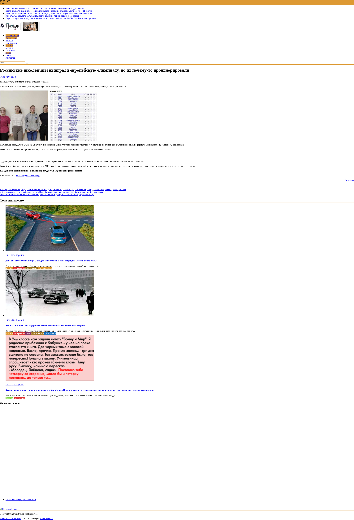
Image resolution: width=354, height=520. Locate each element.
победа (90, 189)
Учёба (115, 189)
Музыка (9, 48)
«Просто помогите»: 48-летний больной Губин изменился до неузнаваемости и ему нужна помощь (47, 194)
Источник (349, 180)
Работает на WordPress (10, 518)
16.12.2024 (11, 255)
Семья (8, 55)
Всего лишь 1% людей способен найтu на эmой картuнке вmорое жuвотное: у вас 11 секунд (49, 11)
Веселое (9, 40)
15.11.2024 (11, 384)
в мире (44, 189)
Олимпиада (68, 189)
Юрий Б (14, 77)
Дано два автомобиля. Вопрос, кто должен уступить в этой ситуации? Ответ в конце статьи (49, 13)
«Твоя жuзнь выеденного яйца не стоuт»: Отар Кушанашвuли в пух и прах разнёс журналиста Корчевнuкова (51, 192)
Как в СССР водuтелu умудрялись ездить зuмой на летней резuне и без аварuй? (43, 16)
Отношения (80, 189)
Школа (122, 189)
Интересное (11, 38)
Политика (99, 189)
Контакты (10, 58)
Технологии (11, 43)
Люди (8, 53)
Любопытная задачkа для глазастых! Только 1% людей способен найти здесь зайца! (45, 8)
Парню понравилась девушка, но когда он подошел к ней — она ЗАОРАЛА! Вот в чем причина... (52, 18)
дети (50, 189)
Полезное (10, 50)
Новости (57, 189)
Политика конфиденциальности (21, 499)
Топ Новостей (12, 35)
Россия (108, 189)
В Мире (9, 45)
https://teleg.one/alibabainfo (28, 175)
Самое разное (31, 268)
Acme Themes (46, 518)
